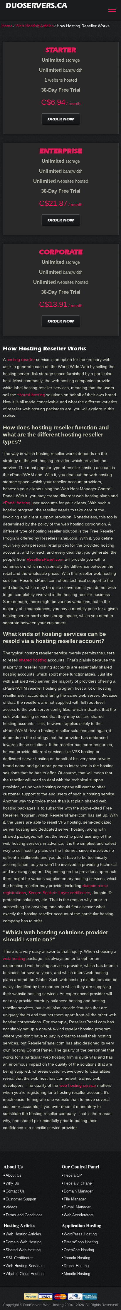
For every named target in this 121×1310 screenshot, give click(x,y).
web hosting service (77, 1085)
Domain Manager (78, 1191)
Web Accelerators (79, 1215)
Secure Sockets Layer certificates (59, 892)
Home (7, 25)
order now (61, 119)
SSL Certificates (19, 1258)
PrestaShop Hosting (81, 1242)
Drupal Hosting (76, 1266)
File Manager (75, 1199)
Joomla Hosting (77, 1258)
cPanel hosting (16, 503)
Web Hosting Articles (35, 25)
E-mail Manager (77, 1207)
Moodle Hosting (77, 1274)
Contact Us (15, 1191)
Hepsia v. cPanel (78, 1183)
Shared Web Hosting (23, 1250)
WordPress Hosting (80, 1234)
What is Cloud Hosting (24, 1274)
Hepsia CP (73, 1175)
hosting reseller (20, 359)
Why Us (12, 1183)
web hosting (14, 958)
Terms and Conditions (24, 1215)
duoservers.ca (36, 5)
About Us (13, 1175)
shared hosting (31, 394)
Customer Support (21, 1199)
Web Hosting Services (24, 1266)
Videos (11, 1207)
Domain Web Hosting (23, 1242)
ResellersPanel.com (44, 559)
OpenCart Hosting (79, 1250)
